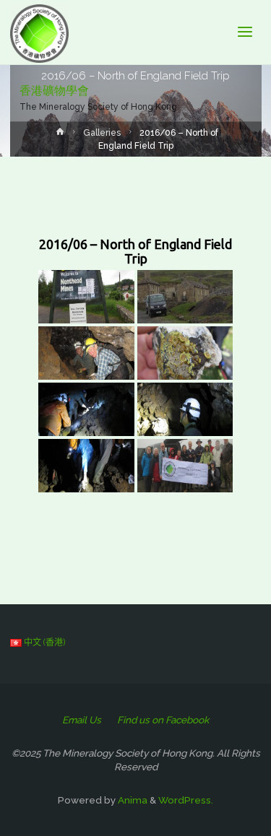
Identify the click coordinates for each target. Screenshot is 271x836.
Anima (131, 800)
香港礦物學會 (54, 90)
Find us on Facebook (163, 720)
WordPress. (185, 800)
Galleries (102, 133)
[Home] (59, 135)
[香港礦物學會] (39, 32)
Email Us (81, 720)
